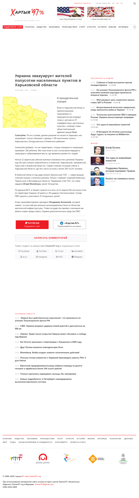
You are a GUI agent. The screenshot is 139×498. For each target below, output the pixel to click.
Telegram (78, 257)
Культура (91, 27)
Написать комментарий (50, 238)
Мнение (112, 27)
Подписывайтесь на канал (69, 224)
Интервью (123, 27)
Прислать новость (82, 3)
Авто (5, 442)
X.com (60, 251)
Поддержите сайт (32, 224)
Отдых (13, 442)
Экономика (54, 27)
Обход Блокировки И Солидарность (35, 442)
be (113, 3)
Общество (42, 27)
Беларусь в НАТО (78, 442)
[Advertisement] (45, 52)
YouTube (43, 251)
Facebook (24, 251)
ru (117, 3)
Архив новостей (103, 3)
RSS (60, 257)
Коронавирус (61, 442)
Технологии (115, 438)
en (122, 3)
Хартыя (27, 12)
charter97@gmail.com (44, 484)
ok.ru (25, 257)
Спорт (82, 27)
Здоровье (128, 438)
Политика (30, 27)
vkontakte (78, 251)
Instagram (42, 257)
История (102, 27)
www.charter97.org (33, 476)
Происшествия (69, 27)
